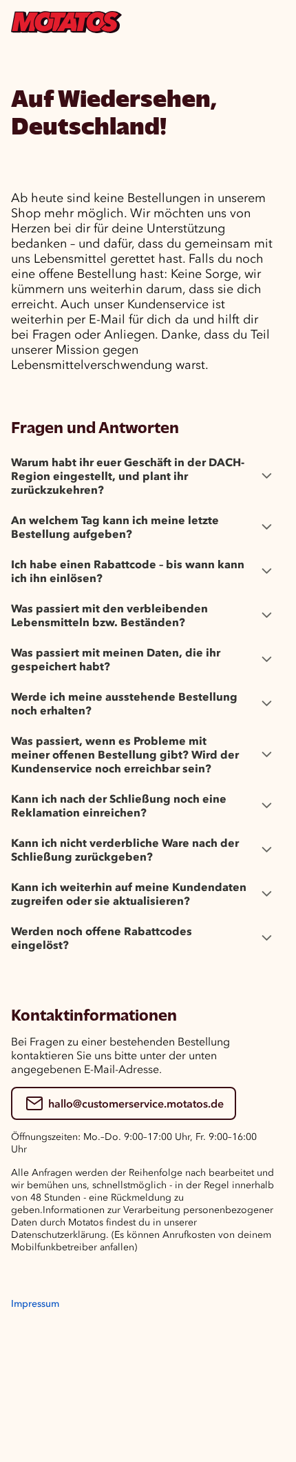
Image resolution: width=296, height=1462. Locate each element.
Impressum (35, 1304)
